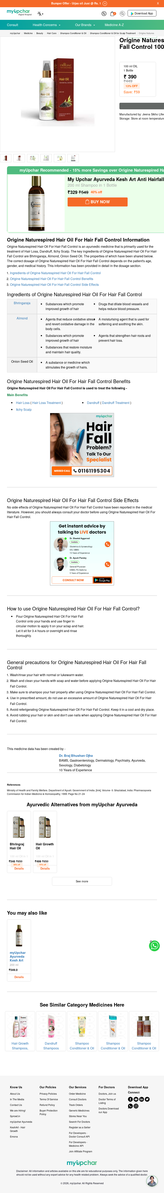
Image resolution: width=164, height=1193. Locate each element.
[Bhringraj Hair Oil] (19, 826)
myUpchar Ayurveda (21, 1121)
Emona (14, 1136)
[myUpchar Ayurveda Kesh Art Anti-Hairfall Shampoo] (36, 203)
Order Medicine (77, 1093)
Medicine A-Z (114, 24)
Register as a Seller (79, 1127)
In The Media (17, 1099)
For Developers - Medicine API (78, 1143)
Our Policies (48, 1087)
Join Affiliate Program (80, 1151)
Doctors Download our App (109, 1110)
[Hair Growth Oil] (45, 826)
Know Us (16, 1087)
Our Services (77, 1087)
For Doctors (107, 1087)
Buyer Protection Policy (49, 1112)
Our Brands (83, 24)
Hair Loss (23, 402)
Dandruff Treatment (115, 402)
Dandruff (93, 402)
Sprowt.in (15, 1116)
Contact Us (16, 1104)
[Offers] (104, 13)
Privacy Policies (48, 1093)
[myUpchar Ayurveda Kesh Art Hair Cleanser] (19, 935)
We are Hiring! (18, 1110)
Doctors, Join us (107, 1093)
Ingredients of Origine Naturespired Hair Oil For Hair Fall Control (55, 273)
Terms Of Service (49, 1099)
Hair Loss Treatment (46, 402)
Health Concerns (45, 24)
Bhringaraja (22, 303)
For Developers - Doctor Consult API (79, 1134)
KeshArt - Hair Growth (17, 1129)
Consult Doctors (77, 1099)
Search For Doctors (79, 1121)
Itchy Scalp (24, 409)
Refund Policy (47, 1104)
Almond (22, 318)
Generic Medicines (79, 1110)
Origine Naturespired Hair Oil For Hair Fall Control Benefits (51, 278)
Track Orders (76, 1104)
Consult (12, 24)
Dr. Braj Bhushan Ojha (76, 755)
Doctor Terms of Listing (107, 1100)
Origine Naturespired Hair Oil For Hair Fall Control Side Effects (54, 284)
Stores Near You (78, 1116)
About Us (15, 1093)
